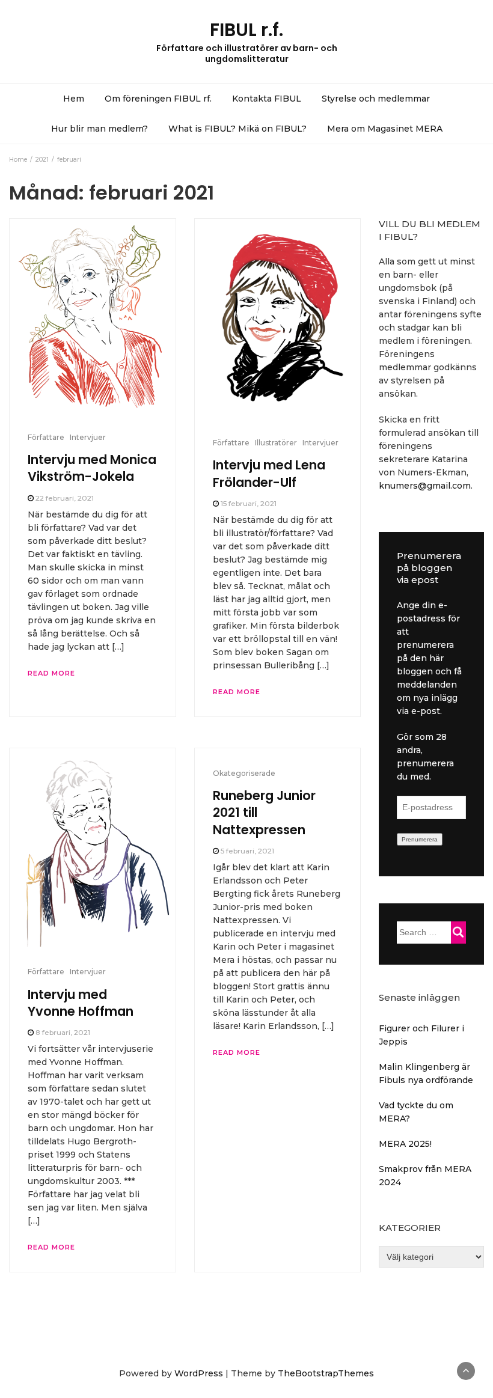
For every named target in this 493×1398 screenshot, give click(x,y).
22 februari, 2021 (64, 497)
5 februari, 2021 (247, 850)
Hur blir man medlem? (99, 128)
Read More (51, 673)
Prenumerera (420, 839)
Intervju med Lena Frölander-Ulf (269, 473)
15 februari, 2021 (249, 503)
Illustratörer (276, 442)
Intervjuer (88, 437)
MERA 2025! (405, 1143)
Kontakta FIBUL (266, 98)
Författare (46, 437)
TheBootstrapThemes (326, 1373)
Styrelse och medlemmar (376, 98)
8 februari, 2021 (62, 1032)
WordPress (198, 1373)
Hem (73, 98)
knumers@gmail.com (425, 485)
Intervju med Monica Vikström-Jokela (92, 468)
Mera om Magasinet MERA (384, 128)
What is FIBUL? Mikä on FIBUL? (237, 128)
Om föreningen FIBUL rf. (158, 98)
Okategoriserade (244, 773)
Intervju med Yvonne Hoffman (80, 1003)
